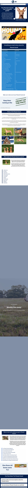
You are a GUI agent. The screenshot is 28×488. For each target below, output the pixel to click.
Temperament (5, 172)
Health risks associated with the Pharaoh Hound (10, 457)
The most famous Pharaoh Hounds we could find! (13, 485)
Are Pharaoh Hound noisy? (7, 453)
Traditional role (5, 170)
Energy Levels (5, 180)
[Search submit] (27, 4)
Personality (5, 171)
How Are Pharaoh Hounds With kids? (8, 449)
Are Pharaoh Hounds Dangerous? (8, 448)
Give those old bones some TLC (7, 467)
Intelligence (5, 181)
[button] (15, 1)
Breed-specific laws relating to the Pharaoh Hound (10, 460)
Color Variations (5, 175)
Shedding (4, 177)
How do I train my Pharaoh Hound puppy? (9, 452)
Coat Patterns (5, 176)
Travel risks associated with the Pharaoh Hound (10, 456)
